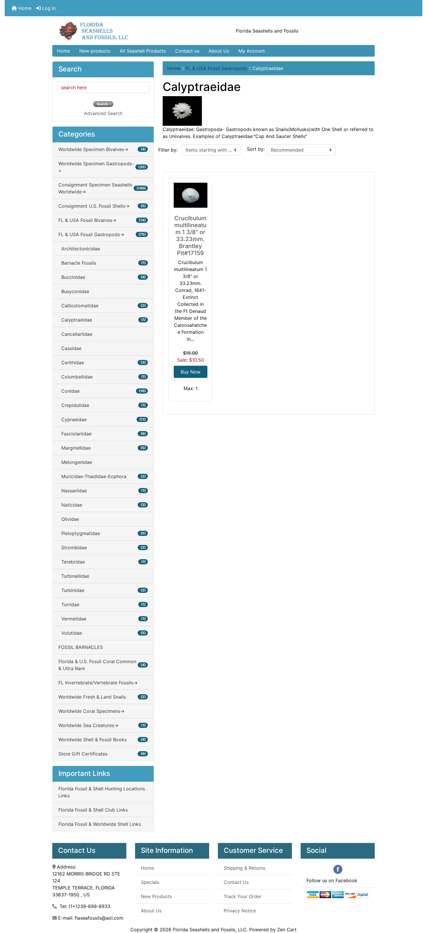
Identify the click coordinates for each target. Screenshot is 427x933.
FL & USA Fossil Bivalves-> (102, 220)
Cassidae (69, 348)
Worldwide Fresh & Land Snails (102, 697)
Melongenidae (75, 462)
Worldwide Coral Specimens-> (91, 711)
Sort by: (256, 149)
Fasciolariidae (102, 434)
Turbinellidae (73, 576)
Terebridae (102, 562)
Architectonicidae (79, 249)
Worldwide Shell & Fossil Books (102, 739)
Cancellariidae (75, 334)
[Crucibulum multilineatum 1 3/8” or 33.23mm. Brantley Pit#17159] (190, 195)
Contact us (187, 51)
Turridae (102, 604)
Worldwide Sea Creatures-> (102, 725)
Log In (48, 8)
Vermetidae (102, 619)
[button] (416, 904)
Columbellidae (102, 377)
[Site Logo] (106, 30)
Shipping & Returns (244, 868)
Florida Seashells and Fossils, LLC (210, 929)
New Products (156, 896)
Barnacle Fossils (102, 263)
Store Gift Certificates (102, 754)
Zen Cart (287, 929)
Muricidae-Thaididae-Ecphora (102, 476)
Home (24, 8)
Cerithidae (102, 362)
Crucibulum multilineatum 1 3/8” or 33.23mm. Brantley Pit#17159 (190, 235)
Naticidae (102, 505)
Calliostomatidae (102, 305)
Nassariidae (102, 491)
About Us (219, 51)
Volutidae (102, 633)
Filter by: (167, 150)
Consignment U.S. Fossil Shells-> (102, 206)
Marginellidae (102, 448)
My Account (251, 51)
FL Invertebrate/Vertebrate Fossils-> (98, 683)
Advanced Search (103, 113)
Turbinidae (102, 590)
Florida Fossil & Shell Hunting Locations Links (101, 792)
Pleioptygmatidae (102, 533)
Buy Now (190, 372)
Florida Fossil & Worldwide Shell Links (99, 824)
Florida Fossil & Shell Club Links (93, 810)
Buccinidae (102, 277)
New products (94, 51)
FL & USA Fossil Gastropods (216, 68)
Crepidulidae (102, 405)
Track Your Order (242, 896)
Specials (150, 882)
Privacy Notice (240, 911)
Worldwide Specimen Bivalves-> (102, 149)
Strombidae (102, 547)
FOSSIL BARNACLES (80, 647)
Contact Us (236, 882)
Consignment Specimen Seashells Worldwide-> (102, 188)
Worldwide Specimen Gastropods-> (102, 167)
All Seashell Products (143, 51)
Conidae (102, 391)
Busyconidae (73, 291)
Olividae (68, 519)
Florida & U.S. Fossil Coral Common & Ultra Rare (102, 665)
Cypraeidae (102, 419)
